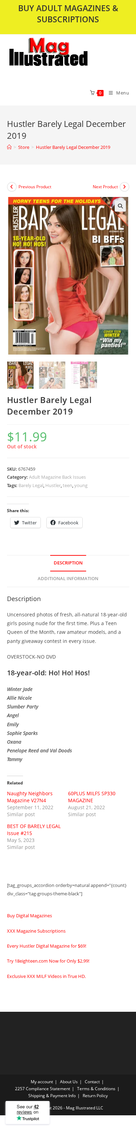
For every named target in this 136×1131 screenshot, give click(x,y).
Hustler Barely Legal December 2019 (73, 147)
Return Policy (95, 1096)
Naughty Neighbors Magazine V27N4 (30, 797)
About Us (69, 1082)
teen (67, 485)
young (81, 485)
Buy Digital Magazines (29, 915)
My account (42, 1082)
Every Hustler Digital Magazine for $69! (46, 946)
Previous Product (34, 187)
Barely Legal (30, 485)
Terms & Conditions (96, 1089)
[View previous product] (12, 187)
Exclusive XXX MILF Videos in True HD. (46, 976)
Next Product (105, 187)
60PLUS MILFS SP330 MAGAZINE (91, 797)
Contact (92, 1082)
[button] (66, 57)
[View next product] (124, 187)
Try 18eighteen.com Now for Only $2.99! (48, 961)
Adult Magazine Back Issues (57, 477)
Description (68, 563)
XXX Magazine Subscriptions (36, 931)
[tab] (68, 563)
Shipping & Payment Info (52, 1096)
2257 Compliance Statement (42, 1089)
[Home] (9, 147)
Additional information (68, 579)
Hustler (53, 485)
